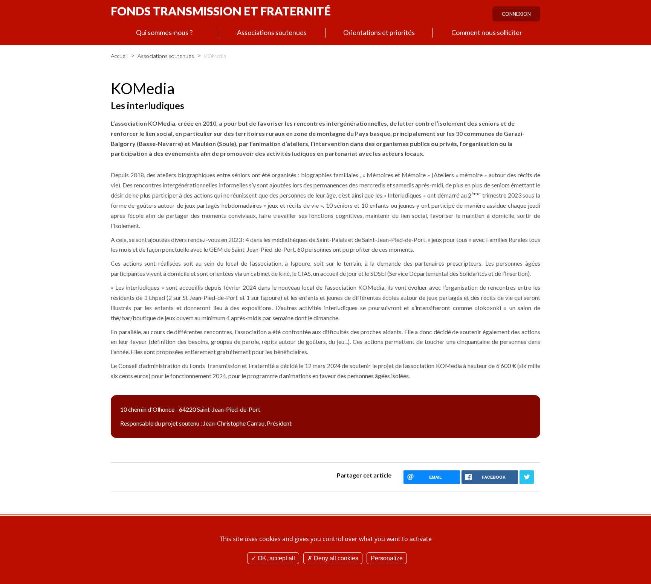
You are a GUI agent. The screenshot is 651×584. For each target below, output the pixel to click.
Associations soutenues (272, 32)
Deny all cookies (335, 558)
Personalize (387, 558)
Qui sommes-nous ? (164, 32)
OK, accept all (275, 558)
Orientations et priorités (379, 32)
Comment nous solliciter (486, 32)
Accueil (119, 56)
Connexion (516, 14)
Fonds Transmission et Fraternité (221, 11)
